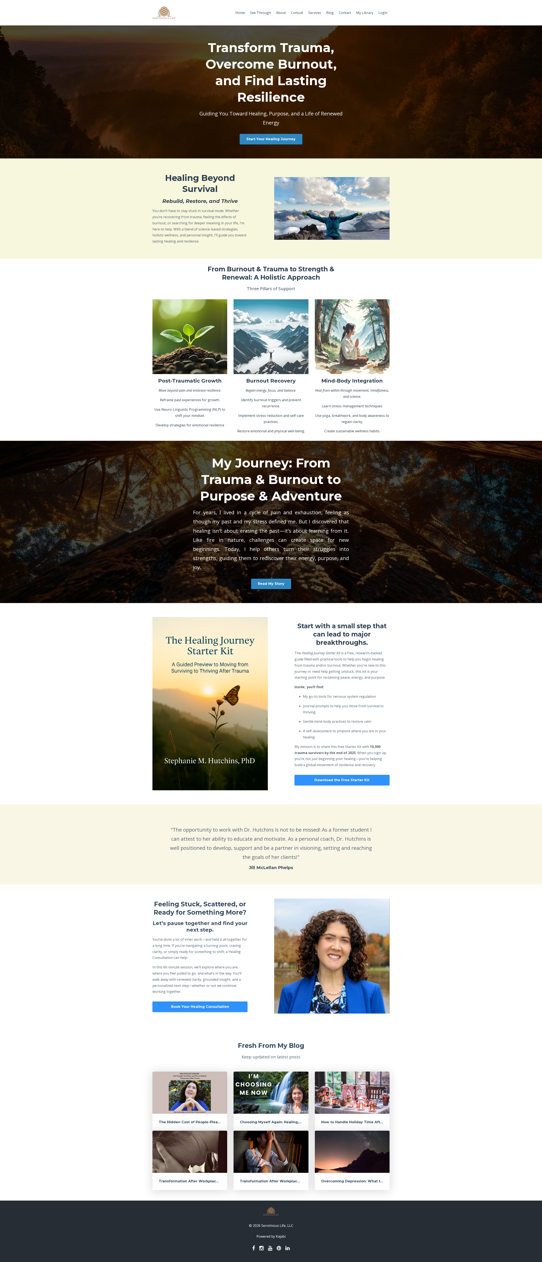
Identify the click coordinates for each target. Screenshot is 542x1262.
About (281, 12)
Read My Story (271, 584)
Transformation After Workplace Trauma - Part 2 (203, 1181)
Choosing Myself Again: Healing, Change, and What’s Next (293, 1122)
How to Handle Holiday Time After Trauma (360, 1122)
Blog (330, 12)
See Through (260, 12)
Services (314, 12)
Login (382, 12)
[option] (271, 844)
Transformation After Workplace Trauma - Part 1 (284, 1181)
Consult (297, 12)
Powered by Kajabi (271, 1236)
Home (240, 12)
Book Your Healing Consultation (200, 1007)
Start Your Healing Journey (271, 139)
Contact (345, 12)
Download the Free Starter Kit (341, 780)
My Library (364, 12)
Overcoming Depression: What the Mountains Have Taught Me (378, 1181)
